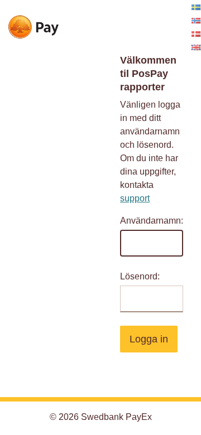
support (135, 198)
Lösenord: (140, 276)
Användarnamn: (151, 220)
